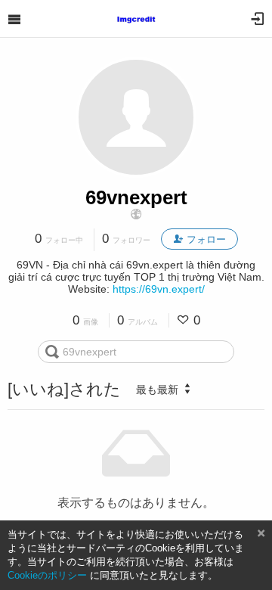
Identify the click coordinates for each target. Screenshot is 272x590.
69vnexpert (136, 197)
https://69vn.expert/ (159, 289)
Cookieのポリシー (47, 575)
